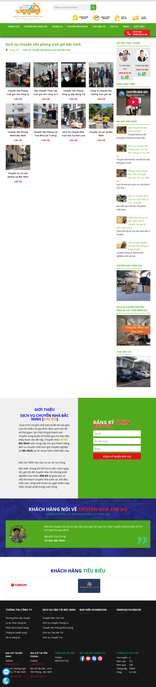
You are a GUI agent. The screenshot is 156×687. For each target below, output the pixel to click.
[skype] (94, 658)
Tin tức (114, 26)
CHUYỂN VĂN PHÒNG (77, 26)
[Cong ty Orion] (18, 584)
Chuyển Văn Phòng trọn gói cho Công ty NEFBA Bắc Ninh (18, 92)
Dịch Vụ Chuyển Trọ (52, 637)
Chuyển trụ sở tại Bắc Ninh (101, 134)
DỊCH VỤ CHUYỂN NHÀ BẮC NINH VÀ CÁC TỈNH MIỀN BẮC (132, 309)
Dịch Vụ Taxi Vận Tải (53, 632)
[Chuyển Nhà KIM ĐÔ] (28, 11)
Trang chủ (13, 26)
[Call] (123, 77)
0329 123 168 (142, 69)
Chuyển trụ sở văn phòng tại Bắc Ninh (18, 175)
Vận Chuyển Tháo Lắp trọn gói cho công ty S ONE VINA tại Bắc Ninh (46, 92)
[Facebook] (82, 658)
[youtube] (88, 658)
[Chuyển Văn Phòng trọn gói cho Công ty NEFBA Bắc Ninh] (18, 74)
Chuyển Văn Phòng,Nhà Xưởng (58, 627)
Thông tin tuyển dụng (16, 632)
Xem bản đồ (15, 676)
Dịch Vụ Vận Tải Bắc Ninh (59, 609)
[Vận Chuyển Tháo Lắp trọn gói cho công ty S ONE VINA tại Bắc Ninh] (45, 74)
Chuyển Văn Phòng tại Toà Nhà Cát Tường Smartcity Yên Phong (45, 134)
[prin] (100, 658)
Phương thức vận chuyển (18, 617)
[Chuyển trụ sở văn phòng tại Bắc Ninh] (18, 157)
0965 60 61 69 (125, 73)
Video (126, 26)
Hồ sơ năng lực (13, 637)
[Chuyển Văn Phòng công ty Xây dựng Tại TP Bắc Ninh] (73, 74)
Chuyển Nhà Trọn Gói (35, 26)
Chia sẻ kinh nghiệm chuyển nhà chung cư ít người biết (138, 246)
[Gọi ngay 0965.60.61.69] (6, 681)
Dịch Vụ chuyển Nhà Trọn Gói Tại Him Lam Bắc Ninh (73, 134)
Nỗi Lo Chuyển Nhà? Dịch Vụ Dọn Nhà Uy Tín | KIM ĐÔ (138, 199)
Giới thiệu (139, 26)
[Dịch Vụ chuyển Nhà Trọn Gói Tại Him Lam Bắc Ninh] (73, 116)
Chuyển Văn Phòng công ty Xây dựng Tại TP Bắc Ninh (73, 92)
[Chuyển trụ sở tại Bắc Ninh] (101, 116)
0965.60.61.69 (12, 664)
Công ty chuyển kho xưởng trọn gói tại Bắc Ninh (101, 92)
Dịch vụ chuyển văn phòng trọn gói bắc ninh (47, 49)
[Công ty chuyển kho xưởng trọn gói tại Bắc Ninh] (101, 74)
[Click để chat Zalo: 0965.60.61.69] (6, 672)
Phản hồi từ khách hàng (17, 627)
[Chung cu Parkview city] (89, 585)
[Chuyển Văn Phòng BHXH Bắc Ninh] (18, 116)
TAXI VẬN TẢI (98, 26)
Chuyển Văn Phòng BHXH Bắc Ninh (18, 134)
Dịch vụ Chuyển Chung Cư (55, 622)
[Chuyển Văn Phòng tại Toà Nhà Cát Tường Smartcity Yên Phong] (45, 116)
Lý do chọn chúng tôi (16, 622)
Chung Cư (57, 26)
